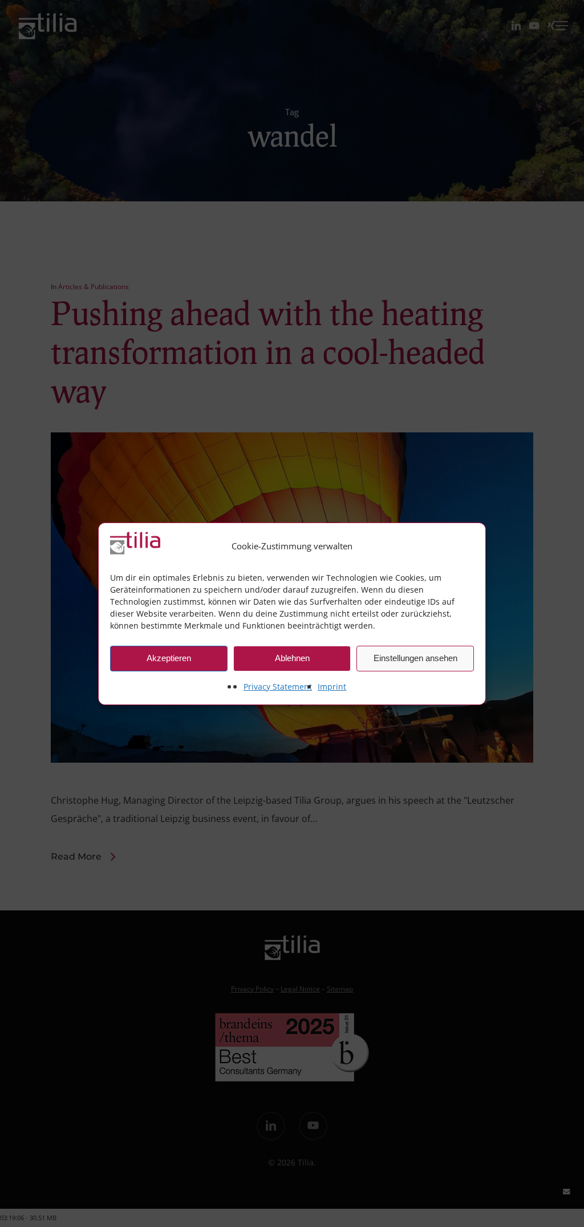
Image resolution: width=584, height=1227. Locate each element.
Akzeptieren (169, 658)
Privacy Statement (278, 686)
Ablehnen (292, 658)
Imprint (332, 686)
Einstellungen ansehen (415, 658)
